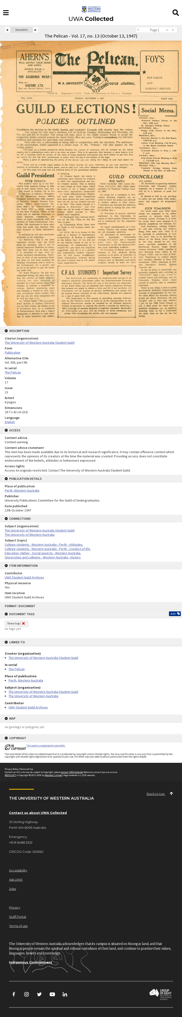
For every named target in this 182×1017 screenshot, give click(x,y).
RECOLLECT (10, 775)
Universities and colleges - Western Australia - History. (43, 557)
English (10, 422)
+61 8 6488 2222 (20, 842)
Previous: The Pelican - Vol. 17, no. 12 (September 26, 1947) (7, 30)
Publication (12, 352)
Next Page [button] (173, 30)
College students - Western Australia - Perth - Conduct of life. (48, 549)
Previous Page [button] (139, 30)
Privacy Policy (11, 769)
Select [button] (168, 30)
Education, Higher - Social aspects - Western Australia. (43, 553)
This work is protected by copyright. (46, 745)
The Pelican (17, 669)
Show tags (14, 623)
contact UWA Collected (72, 772)
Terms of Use (26, 769)
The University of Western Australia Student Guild (43, 658)
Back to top (156, 794)
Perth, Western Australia (26, 680)
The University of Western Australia (33, 696)
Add (173, 613)
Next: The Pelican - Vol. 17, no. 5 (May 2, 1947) (35, 30)
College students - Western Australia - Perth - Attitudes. (44, 544)
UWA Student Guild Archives (28, 707)
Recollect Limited (53, 775)
